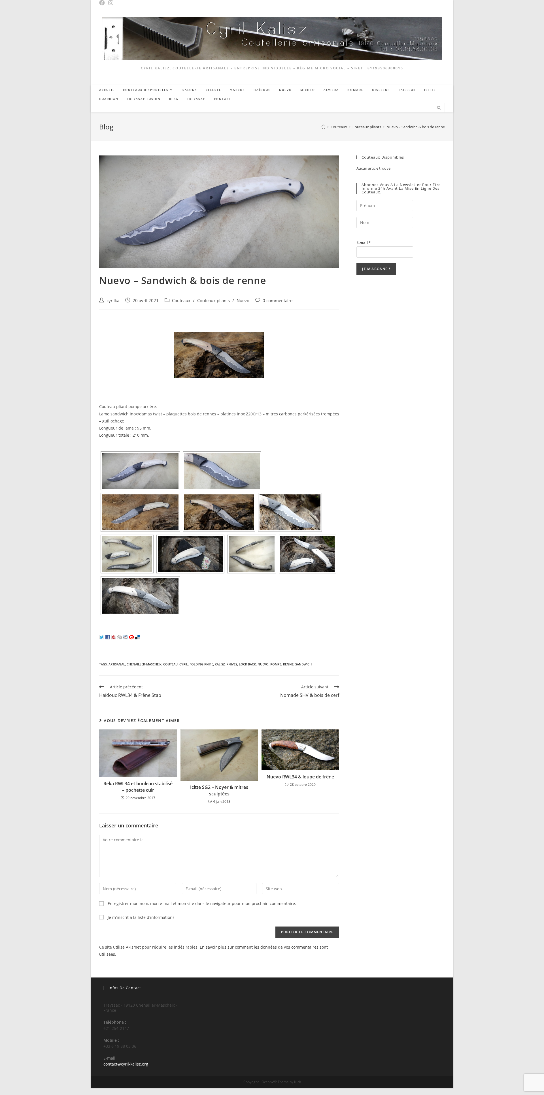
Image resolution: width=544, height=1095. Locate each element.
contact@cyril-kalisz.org (125, 1064)
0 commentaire (277, 300)
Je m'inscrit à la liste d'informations (141, 917)
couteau (170, 664)
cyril (183, 664)
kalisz (220, 664)
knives (231, 664)
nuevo (263, 664)
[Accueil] (323, 126)
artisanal (117, 664)
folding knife (201, 664)
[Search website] (439, 108)
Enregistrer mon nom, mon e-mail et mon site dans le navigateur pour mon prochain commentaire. (202, 903)
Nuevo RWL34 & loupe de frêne (300, 777)
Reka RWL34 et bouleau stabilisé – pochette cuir (138, 786)
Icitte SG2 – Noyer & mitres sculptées (219, 790)
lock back (247, 664)
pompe (275, 664)
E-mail (363, 242)
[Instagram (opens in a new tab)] (112, 3)
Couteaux (181, 300)
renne (288, 664)
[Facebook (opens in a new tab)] (103, 3)
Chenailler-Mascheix (144, 664)
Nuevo (243, 300)
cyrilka (113, 300)
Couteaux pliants (213, 300)
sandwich (303, 664)
